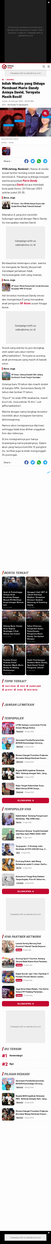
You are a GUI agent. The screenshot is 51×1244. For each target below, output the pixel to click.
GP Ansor (25, 303)
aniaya (19, 689)
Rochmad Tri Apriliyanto (18, 105)
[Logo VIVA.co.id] (7, 66)
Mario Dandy (30, 180)
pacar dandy (32, 689)
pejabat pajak (35, 686)
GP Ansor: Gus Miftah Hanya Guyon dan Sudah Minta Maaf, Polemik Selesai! (28, 204)
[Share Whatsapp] (39, 161)
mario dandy (10, 686)
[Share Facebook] (26, 161)
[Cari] (43, 66)
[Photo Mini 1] (6, 151)
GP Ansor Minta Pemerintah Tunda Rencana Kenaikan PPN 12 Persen (30, 287)
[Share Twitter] (33, 161)
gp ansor (9, 689)
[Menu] (48, 66)
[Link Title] (8, 728)
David (20, 184)
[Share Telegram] (45, 161)
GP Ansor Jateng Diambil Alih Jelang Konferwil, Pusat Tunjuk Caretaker (27, 375)
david (22, 686)
